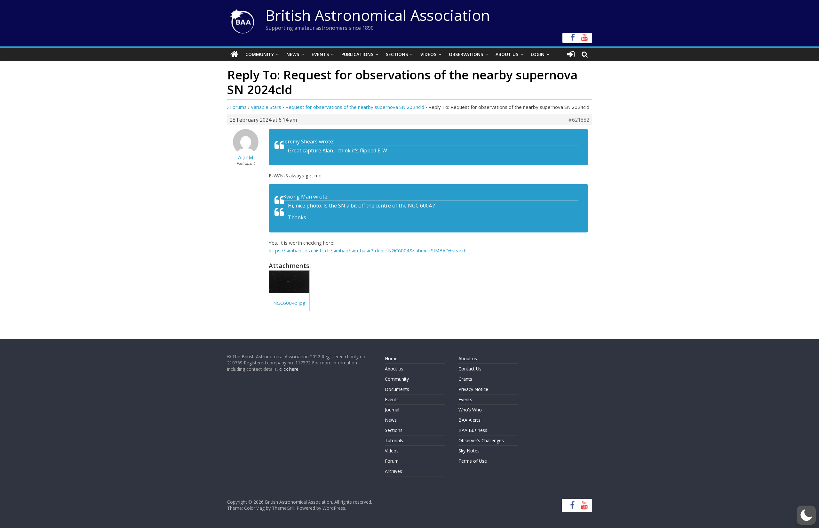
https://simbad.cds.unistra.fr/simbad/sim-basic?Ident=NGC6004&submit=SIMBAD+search (367, 250)
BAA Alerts (469, 420)
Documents (397, 389)
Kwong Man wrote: (305, 196)
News (292, 54)
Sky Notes (469, 451)
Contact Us (469, 369)
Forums (238, 107)
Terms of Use (472, 461)
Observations (466, 54)
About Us (507, 54)
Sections (397, 54)
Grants (465, 379)
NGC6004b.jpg (289, 303)
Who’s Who (470, 410)
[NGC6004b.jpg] (289, 282)
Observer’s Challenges (481, 440)
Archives (393, 471)
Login (538, 54)
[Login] (571, 54)
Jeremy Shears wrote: (308, 141)
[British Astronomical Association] (234, 54)
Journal (392, 410)
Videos (428, 54)
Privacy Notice (473, 389)
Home (391, 358)
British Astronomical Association (378, 15)
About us (394, 369)
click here (288, 369)
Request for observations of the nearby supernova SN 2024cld (354, 107)
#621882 (578, 120)
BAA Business (472, 430)
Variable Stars (266, 107)
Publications (357, 54)
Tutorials (394, 440)
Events (320, 54)
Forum (392, 461)
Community (259, 54)
